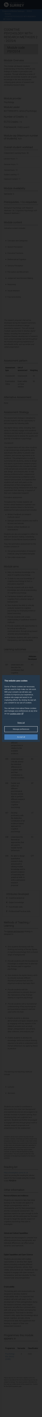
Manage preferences (21, 729)
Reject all (21, 723)
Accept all (21, 737)
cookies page (15, 714)
